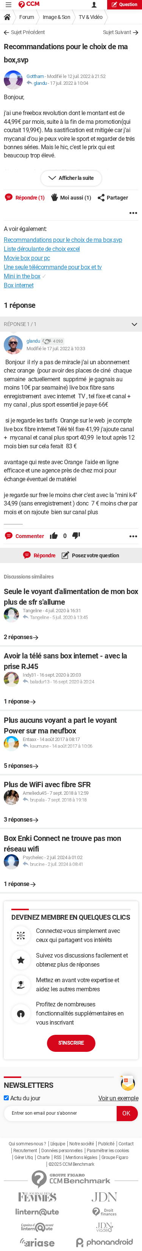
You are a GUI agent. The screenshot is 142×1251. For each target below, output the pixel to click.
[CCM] (29, 4)
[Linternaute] (37, 1212)
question (128, 4)
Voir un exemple (118, 1098)
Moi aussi (75, 198)
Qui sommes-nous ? (27, 1143)
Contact (126, 1143)
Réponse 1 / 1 (20, 324)
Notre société (81, 1143)
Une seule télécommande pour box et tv (53, 267)
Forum (26, 17)
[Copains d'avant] (37, 1227)
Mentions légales (81, 1157)
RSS (57, 1157)
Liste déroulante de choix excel (42, 249)
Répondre (44, 555)
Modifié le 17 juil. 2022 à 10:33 (56, 348)
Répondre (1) (29, 198)
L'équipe (57, 1143)
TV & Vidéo (90, 17)
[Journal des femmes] (37, 1197)
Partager (117, 198)
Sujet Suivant (117, 32)
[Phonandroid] (105, 1242)
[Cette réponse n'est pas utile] (76, 536)
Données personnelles (61, 1150)
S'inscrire (71, 1043)
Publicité (106, 1143)
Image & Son (56, 17)
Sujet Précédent (28, 32)
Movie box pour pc (27, 258)
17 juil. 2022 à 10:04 (69, 83)
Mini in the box (22, 276)
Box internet (18, 285)
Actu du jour (24, 1098)
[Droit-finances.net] (105, 1212)
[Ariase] (37, 1242)
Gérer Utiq (23, 1157)
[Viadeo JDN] (105, 1227)
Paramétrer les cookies (108, 1150)
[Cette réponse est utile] (54, 536)
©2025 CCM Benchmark (71, 1164)
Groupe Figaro (114, 1157)
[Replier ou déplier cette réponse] (134, 324)
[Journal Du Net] (105, 1197)
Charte (43, 1157)
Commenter (29, 536)
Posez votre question (95, 555)
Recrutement (25, 1150)
